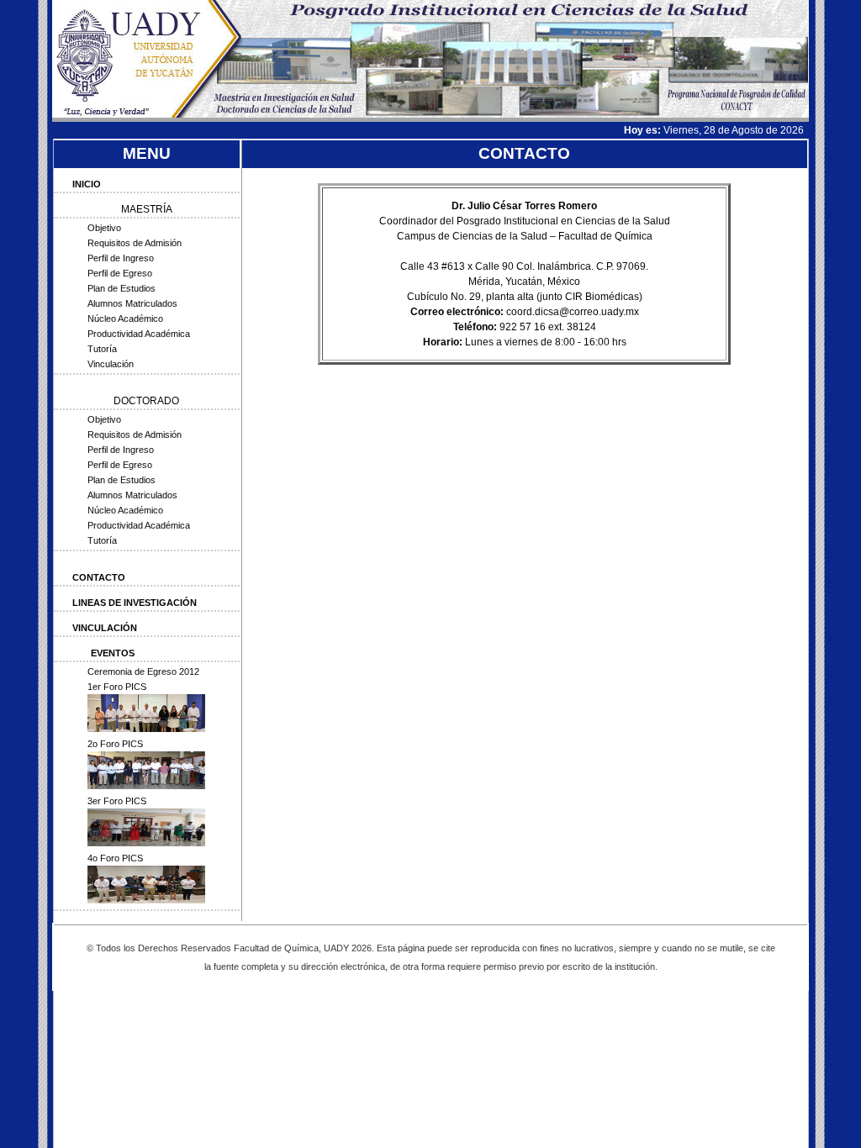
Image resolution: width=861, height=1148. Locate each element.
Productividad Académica (138, 334)
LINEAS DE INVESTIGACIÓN (134, 603)
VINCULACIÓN (104, 628)
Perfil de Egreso (119, 273)
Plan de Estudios (121, 288)
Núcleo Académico (125, 318)
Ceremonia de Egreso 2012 (143, 671)
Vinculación (110, 364)
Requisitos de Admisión (134, 243)
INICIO (86, 184)
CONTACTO (98, 577)
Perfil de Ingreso (120, 258)
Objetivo (104, 228)
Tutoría (102, 349)
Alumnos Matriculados (132, 303)
